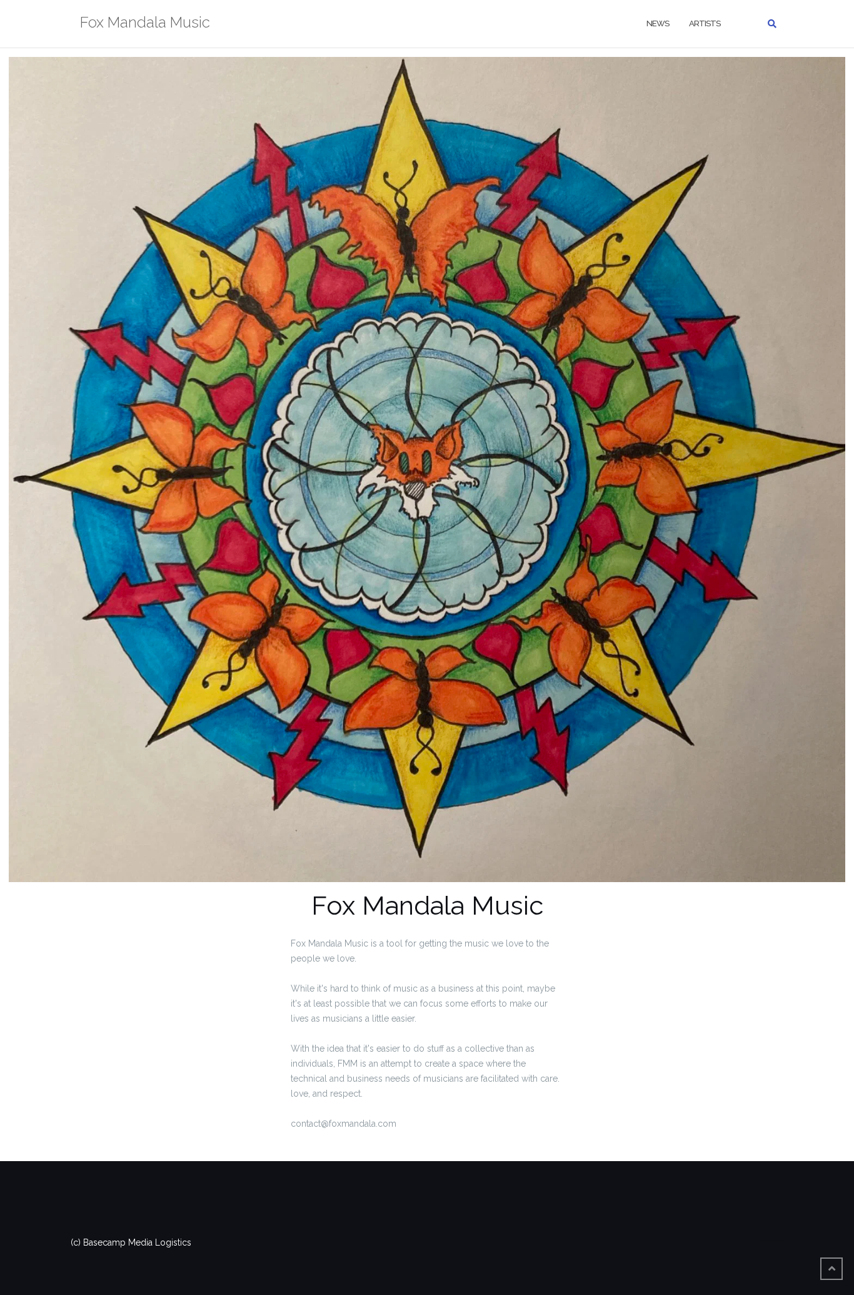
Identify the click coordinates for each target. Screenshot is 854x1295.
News (657, 23)
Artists (704, 23)
